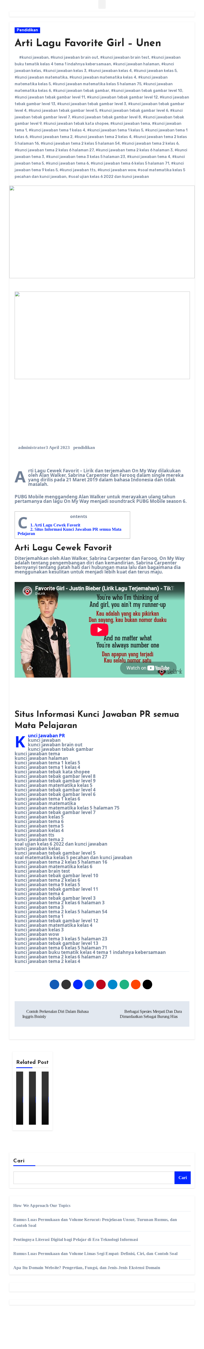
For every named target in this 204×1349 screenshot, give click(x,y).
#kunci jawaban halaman (136, 64)
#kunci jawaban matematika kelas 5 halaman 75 (97, 84)
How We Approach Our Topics (41, 1205)
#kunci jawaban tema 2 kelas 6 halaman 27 (54, 150)
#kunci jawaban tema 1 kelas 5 (115, 130)
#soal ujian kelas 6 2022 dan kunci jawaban (108, 176)
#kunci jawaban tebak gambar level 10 (146, 90)
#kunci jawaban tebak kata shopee (75, 123)
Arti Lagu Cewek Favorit (55, 525)
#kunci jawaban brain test (124, 57)
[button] (102, 4)
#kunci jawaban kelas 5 (155, 70)
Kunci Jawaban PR (46, 736)
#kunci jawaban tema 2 (51, 137)
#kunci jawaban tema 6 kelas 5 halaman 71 (130, 163)
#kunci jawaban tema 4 (148, 157)
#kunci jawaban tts (78, 170)
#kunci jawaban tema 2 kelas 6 (150, 143)
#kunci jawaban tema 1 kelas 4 (57, 130)
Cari (19, 1161)
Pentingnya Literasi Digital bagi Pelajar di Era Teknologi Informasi (75, 1239)
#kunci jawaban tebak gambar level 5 (62, 110)
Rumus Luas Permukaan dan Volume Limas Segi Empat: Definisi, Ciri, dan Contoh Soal (95, 1253)
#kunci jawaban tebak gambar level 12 (122, 97)
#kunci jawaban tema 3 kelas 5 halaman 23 (85, 157)
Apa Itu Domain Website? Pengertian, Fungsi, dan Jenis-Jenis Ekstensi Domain (86, 1267)
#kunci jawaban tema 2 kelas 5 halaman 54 (80, 143)
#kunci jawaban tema (130, 123)
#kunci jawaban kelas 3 (64, 70)
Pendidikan (27, 30)
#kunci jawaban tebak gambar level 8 (106, 117)
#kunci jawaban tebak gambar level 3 (91, 104)
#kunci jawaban (34, 57)
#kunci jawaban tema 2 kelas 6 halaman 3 (134, 150)
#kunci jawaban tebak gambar (81, 90)
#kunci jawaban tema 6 (67, 163)
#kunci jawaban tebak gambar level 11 (50, 97)
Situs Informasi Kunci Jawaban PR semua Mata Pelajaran (69, 531)
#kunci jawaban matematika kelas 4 (102, 77)
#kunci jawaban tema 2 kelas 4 (102, 137)
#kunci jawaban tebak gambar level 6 (133, 110)
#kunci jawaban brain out (74, 57)
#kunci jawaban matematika (41, 77)
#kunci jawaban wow (116, 170)
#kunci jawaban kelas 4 (110, 70)
